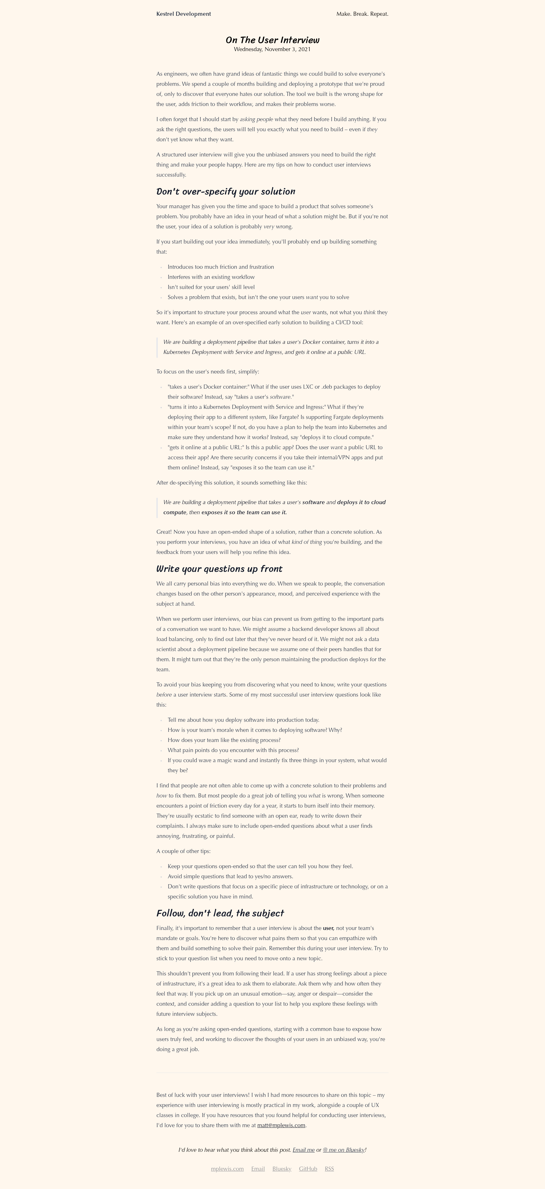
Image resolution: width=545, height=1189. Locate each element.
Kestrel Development (183, 14)
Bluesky (281, 1169)
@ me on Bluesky (344, 1150)
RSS (329, 1169)
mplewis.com (227, 1169)
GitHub (308, 1169)
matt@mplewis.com (281, 1126)
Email (258, 1169)
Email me (304, 1150)
